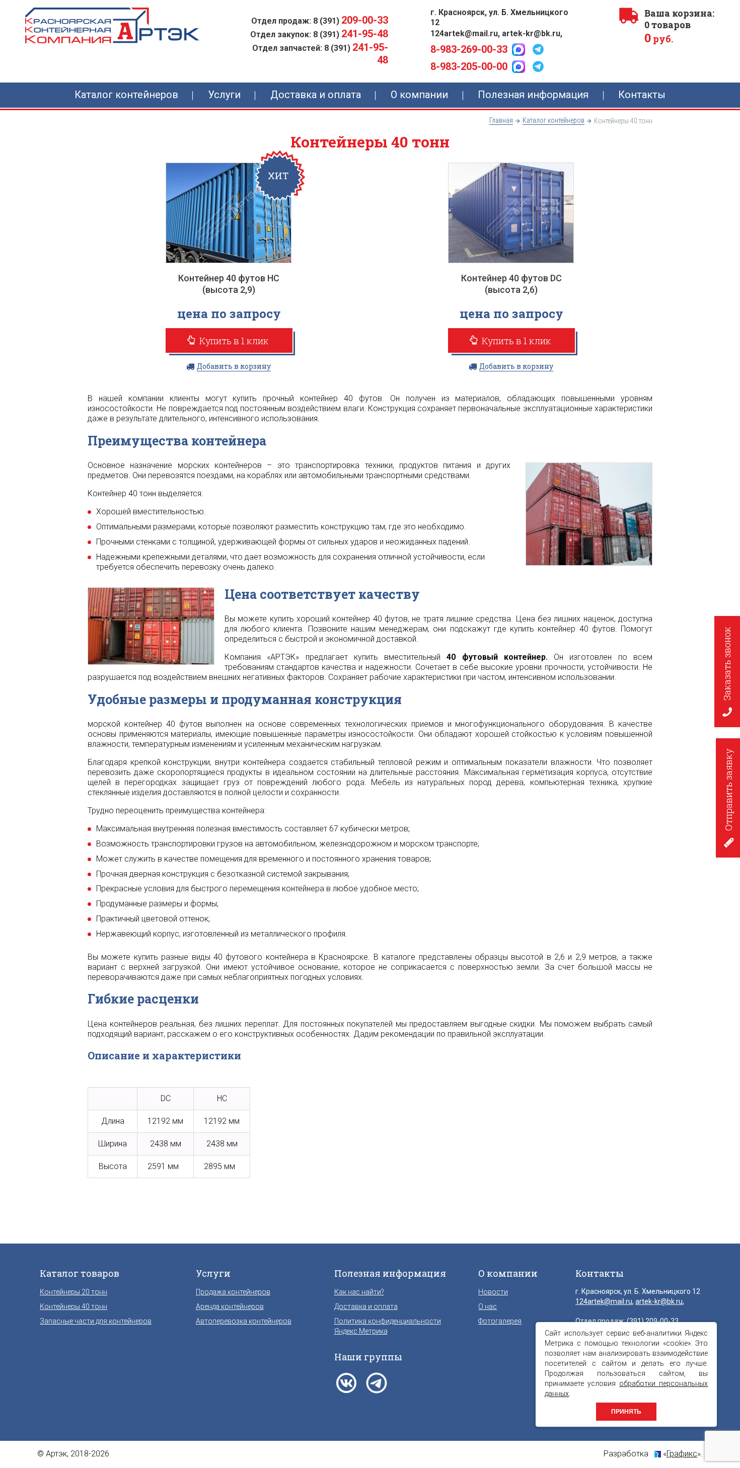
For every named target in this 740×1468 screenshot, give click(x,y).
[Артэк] (112, 25)
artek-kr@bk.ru (531, 33)
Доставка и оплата (366, 1306)
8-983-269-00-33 (468, 49)
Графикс (682, 1453)
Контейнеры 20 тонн (73, 1292)
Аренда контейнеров (230, 1306)
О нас (487, 1306)
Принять (626, 1411)
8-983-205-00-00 (468, 66)
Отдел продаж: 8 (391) (319, 21)
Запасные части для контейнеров (96, 1321)
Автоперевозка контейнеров (243, 1321)
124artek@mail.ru (464, 33)
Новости (493, 1292)
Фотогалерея (500, 1321)
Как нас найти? (359, 1292)
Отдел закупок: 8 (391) (319, 34)
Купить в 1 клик (233, 341)
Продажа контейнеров (233, 1292)
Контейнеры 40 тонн (73, 1306)
